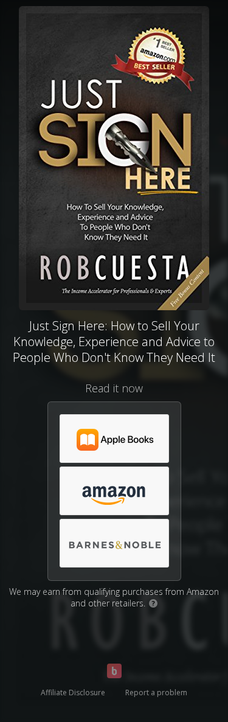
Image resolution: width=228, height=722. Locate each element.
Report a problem (156, 692)
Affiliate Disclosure (73, 692)
